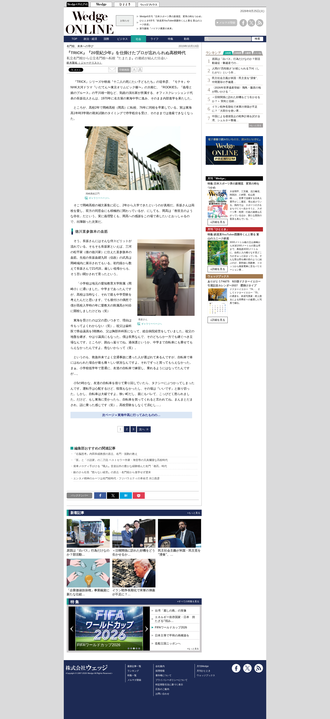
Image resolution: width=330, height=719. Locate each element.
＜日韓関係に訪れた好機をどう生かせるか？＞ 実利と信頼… (236, 99)
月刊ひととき (203, 670)
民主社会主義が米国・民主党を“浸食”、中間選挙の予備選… (235, 80)
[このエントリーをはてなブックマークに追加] (126, 495)
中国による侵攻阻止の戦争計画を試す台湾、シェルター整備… (236, 118)
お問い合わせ (162, 693)
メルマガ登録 (227, 22)
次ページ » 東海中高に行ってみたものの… (131, 415)
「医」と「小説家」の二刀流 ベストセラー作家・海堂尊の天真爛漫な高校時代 (120, 459)
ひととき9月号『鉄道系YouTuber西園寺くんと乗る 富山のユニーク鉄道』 (172, 22)
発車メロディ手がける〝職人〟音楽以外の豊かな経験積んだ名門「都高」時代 (120, 466)
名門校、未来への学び (80, 46)
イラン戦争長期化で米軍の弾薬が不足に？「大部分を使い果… (234, 108)
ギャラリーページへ (99, 198)
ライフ (154, 38)
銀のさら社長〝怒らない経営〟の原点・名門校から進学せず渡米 (112, 472)
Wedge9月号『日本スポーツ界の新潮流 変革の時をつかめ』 (171, 16)
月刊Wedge (203, 666)
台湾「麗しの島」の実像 (170, 610)
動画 (186, 38)
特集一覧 (132, 675)
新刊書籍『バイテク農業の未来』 (157, 28)
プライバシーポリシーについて (171, 680)
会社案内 (160, 666)
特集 (170, 38)
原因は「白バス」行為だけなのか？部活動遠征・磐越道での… (236, 60)
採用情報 (160, 670)
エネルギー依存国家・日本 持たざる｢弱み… (175, 618)
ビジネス (122, 38)
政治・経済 (90, 38)
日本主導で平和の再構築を (100, 648)
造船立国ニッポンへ (168, 643)
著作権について (163, 675)
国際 (106, 38)
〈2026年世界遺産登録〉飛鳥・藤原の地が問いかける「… (236, 89)
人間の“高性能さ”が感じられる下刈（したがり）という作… (235, 70)
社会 (138, 39)
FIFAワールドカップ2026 (171, 627)
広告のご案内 (162, 689)
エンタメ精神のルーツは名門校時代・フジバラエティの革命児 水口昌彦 (116, 478)
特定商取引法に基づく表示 (169, 684)
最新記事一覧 (134, 666)
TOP (74, 38)
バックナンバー (79, 495)
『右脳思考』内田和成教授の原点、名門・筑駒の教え (105, 453)
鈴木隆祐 (84, 62)
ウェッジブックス (206, 675)
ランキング (133, 670)
